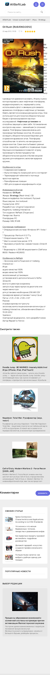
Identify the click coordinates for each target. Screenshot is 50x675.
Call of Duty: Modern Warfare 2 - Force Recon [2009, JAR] (24, 469)
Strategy (42, 20)
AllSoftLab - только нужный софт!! (17, 20)
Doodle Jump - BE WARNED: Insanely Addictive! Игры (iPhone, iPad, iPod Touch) (25, 368)
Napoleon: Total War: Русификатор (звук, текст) (23, 419)
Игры (34, 20)
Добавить (42, 493)
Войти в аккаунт (36, 4)
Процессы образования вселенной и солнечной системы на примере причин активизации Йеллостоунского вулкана (24, 621)
